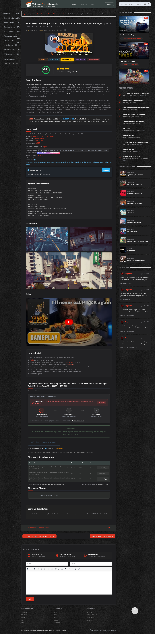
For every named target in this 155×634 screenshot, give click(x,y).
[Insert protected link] (65, 568)
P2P (55, 617)
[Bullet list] (48, 568)
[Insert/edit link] (59, 568)
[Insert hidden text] (79, 568)
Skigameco (33, 30)
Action (33, 136)
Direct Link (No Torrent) (46, 442)
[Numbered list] (51, 568)
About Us (89, 612)
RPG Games (12, 54)
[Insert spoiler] (75, 568)
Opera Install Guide (78, 420)
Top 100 (84, 4)
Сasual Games (12, 41)
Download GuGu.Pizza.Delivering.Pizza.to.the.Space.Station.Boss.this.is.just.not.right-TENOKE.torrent (70, 431)
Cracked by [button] (58, 608)
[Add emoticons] (56, 568)
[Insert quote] (69, 568)
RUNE (23, 617)
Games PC (11, 13)
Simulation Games (12, 18)
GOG (22, 623)
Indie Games (10, 45)
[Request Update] (109, 528)
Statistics (89, 620)
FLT (22, 620)
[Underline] (34, 568)
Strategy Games (12, 27)
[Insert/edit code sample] (72, 568)
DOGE (56, 620)
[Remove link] (62, 568)
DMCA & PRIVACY (91, 615)
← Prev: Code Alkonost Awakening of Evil (39, 536)
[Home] (25, 13)
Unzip (32, 360)
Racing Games (12, 49)
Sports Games (12, 22)
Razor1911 (57, 623)
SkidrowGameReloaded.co (45, 630)
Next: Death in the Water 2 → (102, 536)
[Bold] (27, 568)
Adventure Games (12, 36)
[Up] (134, 610)
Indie (52, 136)
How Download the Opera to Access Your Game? (78, 452)
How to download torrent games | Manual (43, 452)
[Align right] (44, 568)
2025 (38, 143)
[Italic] (31, 568)
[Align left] (38, 568)
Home (74, 4)
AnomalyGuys (39, 138)
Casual (47, 136)
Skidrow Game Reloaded (39, 14)
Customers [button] (90, 608)
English (44, 147)
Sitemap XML (90, 617)
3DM (55, 615)
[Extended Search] (145, 4)
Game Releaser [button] (27, 608)
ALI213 (56, 612)
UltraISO (69, 362)
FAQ (92, 4)
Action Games (12, 31)
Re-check (101, 403)
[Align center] (41, 568)
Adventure (40, 136)
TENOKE (41, 155)
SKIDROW (24, 612)
